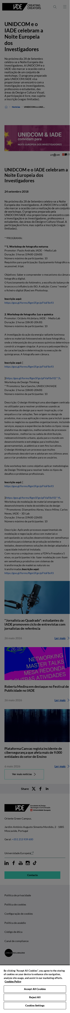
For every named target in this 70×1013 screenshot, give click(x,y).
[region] (35, 987)
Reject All (34, 997)
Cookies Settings (34, 1005)
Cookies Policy (13, 981)
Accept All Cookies (35, 989)
